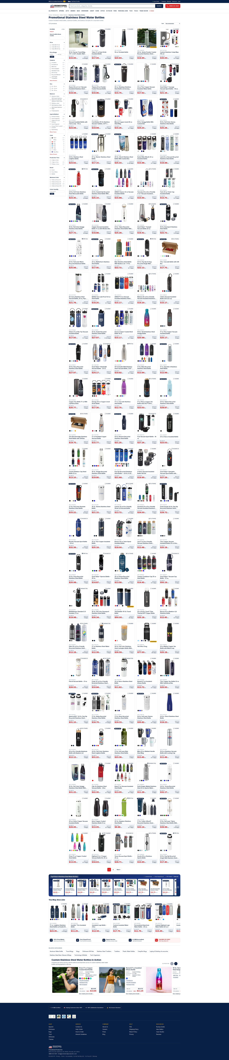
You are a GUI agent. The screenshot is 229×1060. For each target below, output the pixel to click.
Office (102, 11)
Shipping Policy (133, 1029)
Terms (63, 1056)
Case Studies (160, 1032)
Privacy (131, 1034)
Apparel (61, 11)
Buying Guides (160, 1027)
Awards (72, 11)
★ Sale (151, 11)
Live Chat (156, 1)
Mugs (78, 951)
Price (57, 42)
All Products (53, 11)
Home (97, 11)
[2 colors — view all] (93, 81)
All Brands (51, 1037)
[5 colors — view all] (141, 46)
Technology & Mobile (80, 955)
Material (57, 94)
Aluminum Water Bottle (56, 951)
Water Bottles (63, 15)
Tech (130, 11)
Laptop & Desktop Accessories (159, 951)
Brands (169, 1)
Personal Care (123, 11)
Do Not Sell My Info (79, 1056)
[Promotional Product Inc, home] (58, 6)
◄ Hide (62, 29)
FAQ (130, 1027)
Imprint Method (57, 114)
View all (176, 876)
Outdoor (109, 11)
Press (104, 1032)
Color (57, 135)
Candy (92, 11)
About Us (105, 1027)
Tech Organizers (95, 955)
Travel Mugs (69, 951)
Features (174, 1)
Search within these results (55, 35)
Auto (67, 11)
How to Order (80, 1032)
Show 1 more (53, 132)
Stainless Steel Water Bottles (77, 15)
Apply (52, 56)
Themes (163, 1)
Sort (163, 23)
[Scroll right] (178, 887)
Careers (105, 1029)
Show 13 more (53, 80)
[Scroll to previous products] (172, 963)
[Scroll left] (51, 887)
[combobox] (112, 6)
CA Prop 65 (88, 1056)
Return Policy (133, 1032)
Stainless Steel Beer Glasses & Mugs (60, 955)
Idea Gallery (159, 1029)
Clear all (51, 31)
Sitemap (94, 1056)
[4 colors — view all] (95, 46)
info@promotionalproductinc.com (67, 1053)
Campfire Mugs (142, 951)
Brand (57, 167)
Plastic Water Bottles (129, 951)
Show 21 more (53, 154)
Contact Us (79, 1027)
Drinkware (84, 11)
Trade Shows (143, 11)
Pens (115, 11)
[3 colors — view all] (117, 81)
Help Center (79, 1029)
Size (57, 84)
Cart (179, 1)
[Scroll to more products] (175, 963)
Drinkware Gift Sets (88, 951)
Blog (104, 1034)
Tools (136, 11)
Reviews (158, 1034)
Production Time (57, 157)
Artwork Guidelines (81, 1034)
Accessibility (69, 1056)
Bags (78, 11)
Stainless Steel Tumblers (104, 951)
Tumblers (117, 951)
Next (119, 869)
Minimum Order (57, 177)
